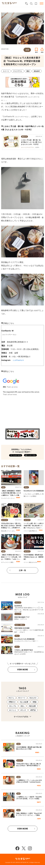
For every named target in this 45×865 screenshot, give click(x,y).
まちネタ (14, 531)
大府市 (39, 818)
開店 (12, 562)
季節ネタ (34, 531)
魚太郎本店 (18, 606)
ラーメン (13, 498)
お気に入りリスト (36, 3)
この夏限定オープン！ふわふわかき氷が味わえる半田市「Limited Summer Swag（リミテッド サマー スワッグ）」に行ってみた (29, 783)
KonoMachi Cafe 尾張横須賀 (34, 491)
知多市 (39, 802)
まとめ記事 (24, 702)
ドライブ (26, 531)
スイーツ (7, 562)
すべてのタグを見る (21, 717)
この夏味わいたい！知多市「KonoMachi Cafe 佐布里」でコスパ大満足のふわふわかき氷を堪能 (29, 799)
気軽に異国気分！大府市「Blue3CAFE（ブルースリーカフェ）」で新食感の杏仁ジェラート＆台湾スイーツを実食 (29, 816)
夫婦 (15, 562)
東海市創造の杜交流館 (21, 628)
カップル (13, 706)
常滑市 (18, 530)
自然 (30, 531)
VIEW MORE (22, 669)
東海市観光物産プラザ (21, 617)
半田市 (41, 530)
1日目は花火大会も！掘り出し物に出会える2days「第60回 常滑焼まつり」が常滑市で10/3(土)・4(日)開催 (28, 765)
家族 (34, 702)
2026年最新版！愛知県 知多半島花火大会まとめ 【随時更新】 (34, 557)
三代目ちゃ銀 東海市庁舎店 (23, 650)
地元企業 (3, 531)
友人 (22, 706)
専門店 (33, 710)
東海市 (18, 497)
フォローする (31, 455)
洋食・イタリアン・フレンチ (32, 499)
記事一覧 (22, 570)
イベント (9, 531)
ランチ (3, 498)
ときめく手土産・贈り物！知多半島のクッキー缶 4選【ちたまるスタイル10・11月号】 (31, 142)
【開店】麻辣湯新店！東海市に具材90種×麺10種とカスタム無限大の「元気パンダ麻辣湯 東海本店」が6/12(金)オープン (11, 495)
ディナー (7, 498)
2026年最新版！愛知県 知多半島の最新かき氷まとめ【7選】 (29, 748)
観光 (30, 562)
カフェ (3, 562)
